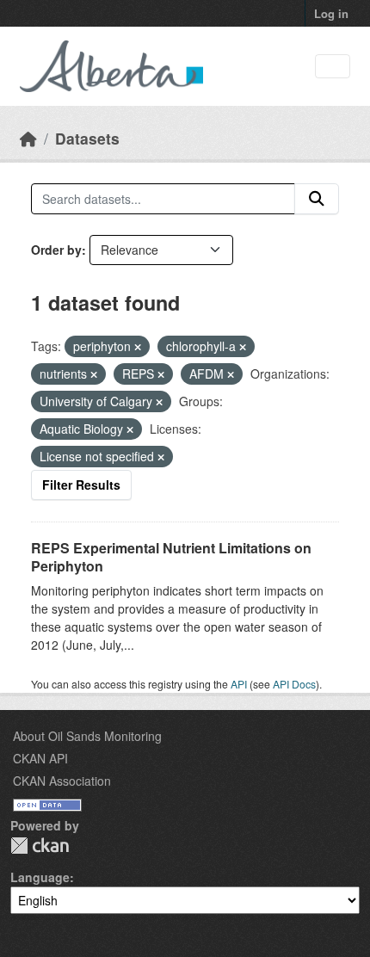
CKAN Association (62, 780)
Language (40, 877)
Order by (56, 249)
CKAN (39, 846)
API (239, 683)
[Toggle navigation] (332, 66)
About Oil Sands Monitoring (87, 735)
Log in (331, 13)
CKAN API (40, 758)
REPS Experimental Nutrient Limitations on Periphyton (171, 557)
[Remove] (137, 347)
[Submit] (316, 198)
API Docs (294, 683)
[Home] (28, 138)
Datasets (87, 138)
